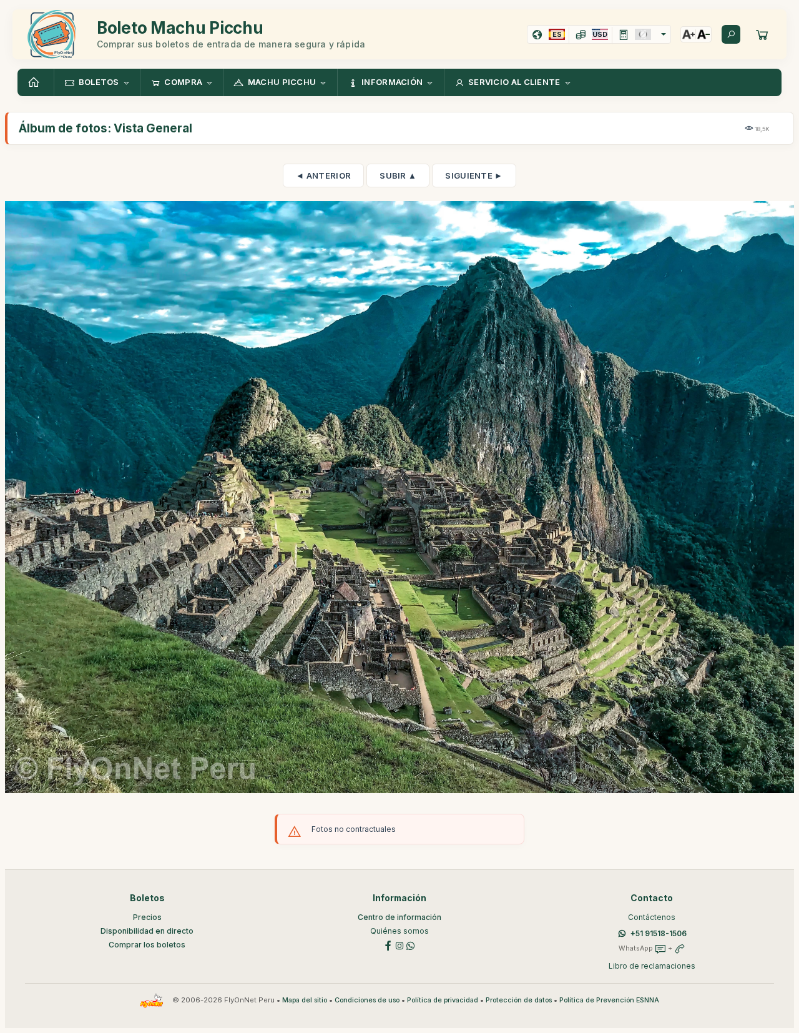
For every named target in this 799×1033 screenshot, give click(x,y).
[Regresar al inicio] (35, 82)
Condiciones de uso (367, 1000)
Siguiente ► (473, 175)
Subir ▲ (398, 175)
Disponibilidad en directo (147, 931)
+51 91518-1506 (658, 933)
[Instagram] (399, 944)
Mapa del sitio (304, 1000)
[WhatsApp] (410, 944)
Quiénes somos (399, 931)
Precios (147, 917)
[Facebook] (388, 944)
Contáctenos (651, 917)
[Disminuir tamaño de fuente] (703, 34)
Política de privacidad (442, 1000)
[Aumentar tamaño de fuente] (688, 34)
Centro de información (399, 917)
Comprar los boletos (147, 944)
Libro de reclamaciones (652, 966)
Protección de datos (519, 1000)
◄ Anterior (323, 175)
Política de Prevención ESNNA (609, 1000)
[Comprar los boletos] (762, 34)
